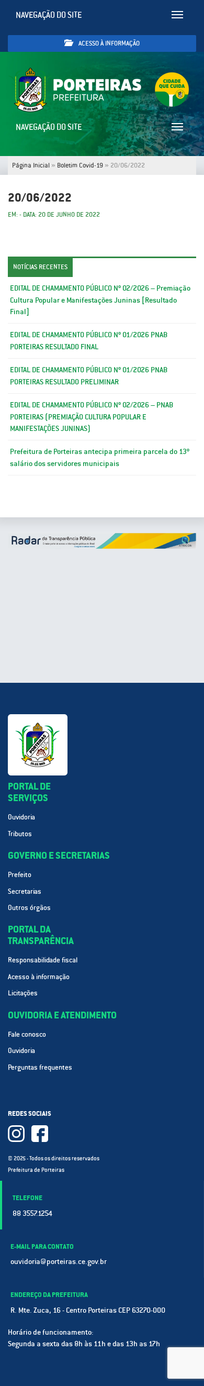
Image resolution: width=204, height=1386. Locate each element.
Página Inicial (31, 165)
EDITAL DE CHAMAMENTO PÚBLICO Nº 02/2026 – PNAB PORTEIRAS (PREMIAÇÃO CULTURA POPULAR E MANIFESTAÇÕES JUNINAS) (91, 417)
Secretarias (24, 891)
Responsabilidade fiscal (42, 960)
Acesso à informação (108, 43)
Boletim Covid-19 (80, 165)
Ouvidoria (21, 817)
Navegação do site (49, 14)
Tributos (20, 833)
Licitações (23, 993)
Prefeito (19, 874)
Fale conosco (27, 1034)
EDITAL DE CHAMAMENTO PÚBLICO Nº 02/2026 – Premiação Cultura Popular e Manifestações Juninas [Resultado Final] (100, 300)
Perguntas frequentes (40, 1067)
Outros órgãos (29, 907)
